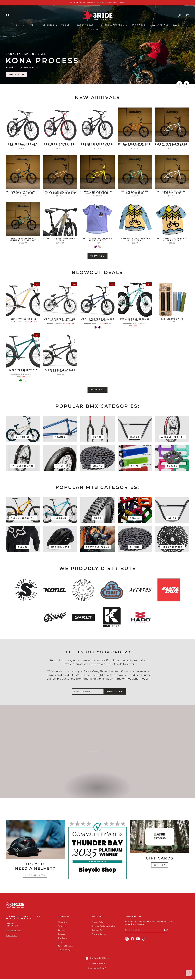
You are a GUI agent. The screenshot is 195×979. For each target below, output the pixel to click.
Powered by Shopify (97, 968)
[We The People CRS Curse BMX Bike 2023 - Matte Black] (99, 327)
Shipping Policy (99, 930)
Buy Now (159, 865)
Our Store (62, 938)
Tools (66, 25)
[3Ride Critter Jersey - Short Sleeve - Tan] (99, 246)
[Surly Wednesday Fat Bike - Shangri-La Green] (21, 380)
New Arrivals (158, 25)
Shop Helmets (35, 875)
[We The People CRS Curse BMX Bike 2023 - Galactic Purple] (95, 327)
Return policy (64, 950)
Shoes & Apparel (113, 25)
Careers (61, 934)
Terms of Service (65, 946)
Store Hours (11, 935)
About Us (62, 922)
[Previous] (179, 84)
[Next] (186, 84)
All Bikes (48, 25)
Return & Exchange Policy (103, 926)
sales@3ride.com (13, 930)
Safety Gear (86, 25)
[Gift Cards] (159, 836)
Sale (176, 25)
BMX (19, 25)
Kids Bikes (97, 790)
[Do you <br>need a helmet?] (35, 839)
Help (60, 942)
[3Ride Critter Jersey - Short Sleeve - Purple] (95, 246)
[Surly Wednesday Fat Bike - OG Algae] (24, 380)
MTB (32, 25)
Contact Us (63, 926)
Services (96, 29)
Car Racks (138, 25)
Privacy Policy (98, 922)
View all (97, 256)
